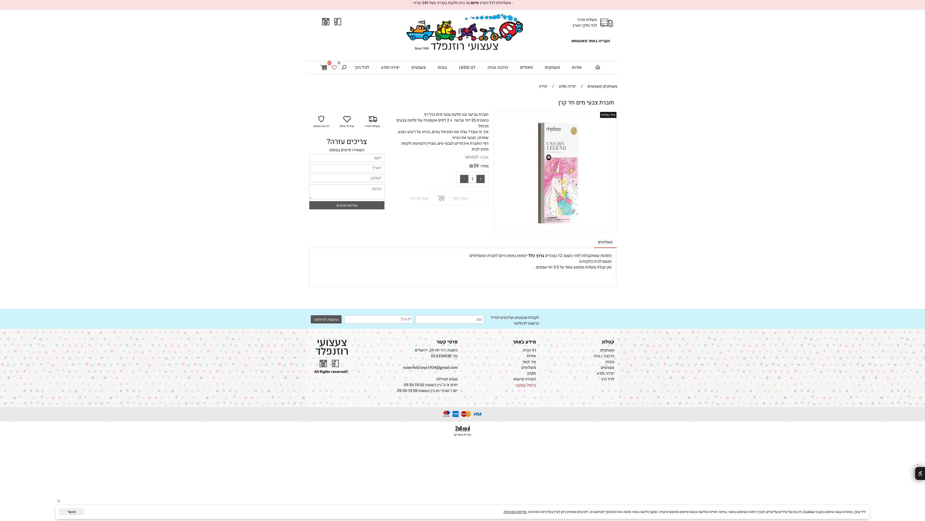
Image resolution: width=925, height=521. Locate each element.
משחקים (552, 67)
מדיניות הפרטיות (515, 511)
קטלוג (608, 341)
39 (476, 165)
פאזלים (526, 67)
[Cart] (324, 68)
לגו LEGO (467, 67)
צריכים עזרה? (347, 142)
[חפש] (343, 68)
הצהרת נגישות (524, 379)
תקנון (531, 373)
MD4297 (472, 157)
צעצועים (418, 67)
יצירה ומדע (390, 67)
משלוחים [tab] (605, 242)
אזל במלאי (608, 114)
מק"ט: (484, 157)
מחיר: (484, 166)
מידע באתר (524, 341)
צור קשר (529, 362)
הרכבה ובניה (498, 67)
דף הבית (529, 350)
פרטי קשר (447, 341)
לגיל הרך (362, 67)
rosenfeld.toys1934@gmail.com (430, 367)
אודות (577, 67)
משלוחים (528, 367)
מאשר (71, 512)
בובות (442, 67)
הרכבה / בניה (604, 356)
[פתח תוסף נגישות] (920, 473)
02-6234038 (441, 356)
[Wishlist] (334, 68)
